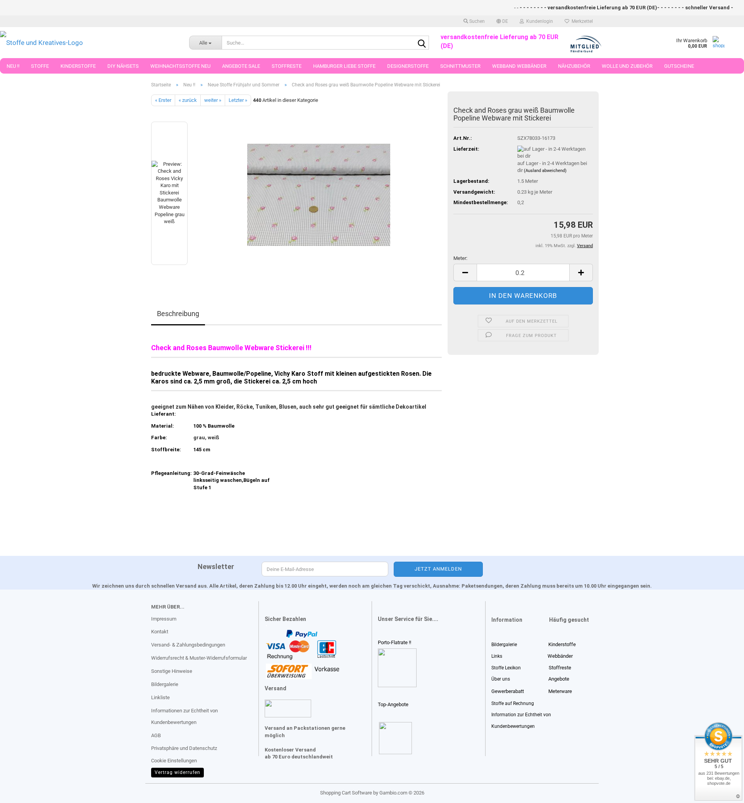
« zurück (188, 100)
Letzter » (238, 100)
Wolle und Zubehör (627, 66)
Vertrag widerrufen (177, 772)
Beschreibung (178, 314)
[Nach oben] (21, 791)
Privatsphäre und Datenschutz (184, 748)
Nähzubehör (574, 66)
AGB (156, 735)
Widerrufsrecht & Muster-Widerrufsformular (199, 658)
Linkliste (160, 697)
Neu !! (13, 66)
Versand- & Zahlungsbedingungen (188, 645)
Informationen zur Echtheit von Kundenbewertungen (184, 716)
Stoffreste (286, 66)
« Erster (163, 100)
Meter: (460, 258)
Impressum (163, 619)
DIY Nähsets (123, 66)
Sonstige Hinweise (171, 671)
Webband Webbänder (519, 66)
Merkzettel (581, 21)
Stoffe (40, 66)
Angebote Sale (241, 66)
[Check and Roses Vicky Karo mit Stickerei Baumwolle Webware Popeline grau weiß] (318, 193)
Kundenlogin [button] (538, 21)
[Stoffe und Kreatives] (88, 42)
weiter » (212, 100)
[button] (502, 21)
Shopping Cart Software (346, 793)
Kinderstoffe (78, 66)
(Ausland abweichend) (545, 170)
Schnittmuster (460, 66)
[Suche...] (421, 43)
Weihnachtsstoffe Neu (180, 66)
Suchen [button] (476, 21)
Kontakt (159, 631)
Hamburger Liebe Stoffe (344, 66)
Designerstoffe (408, 66)
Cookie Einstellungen (174, 760)
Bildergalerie (164, 684)
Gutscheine (679, 66)
